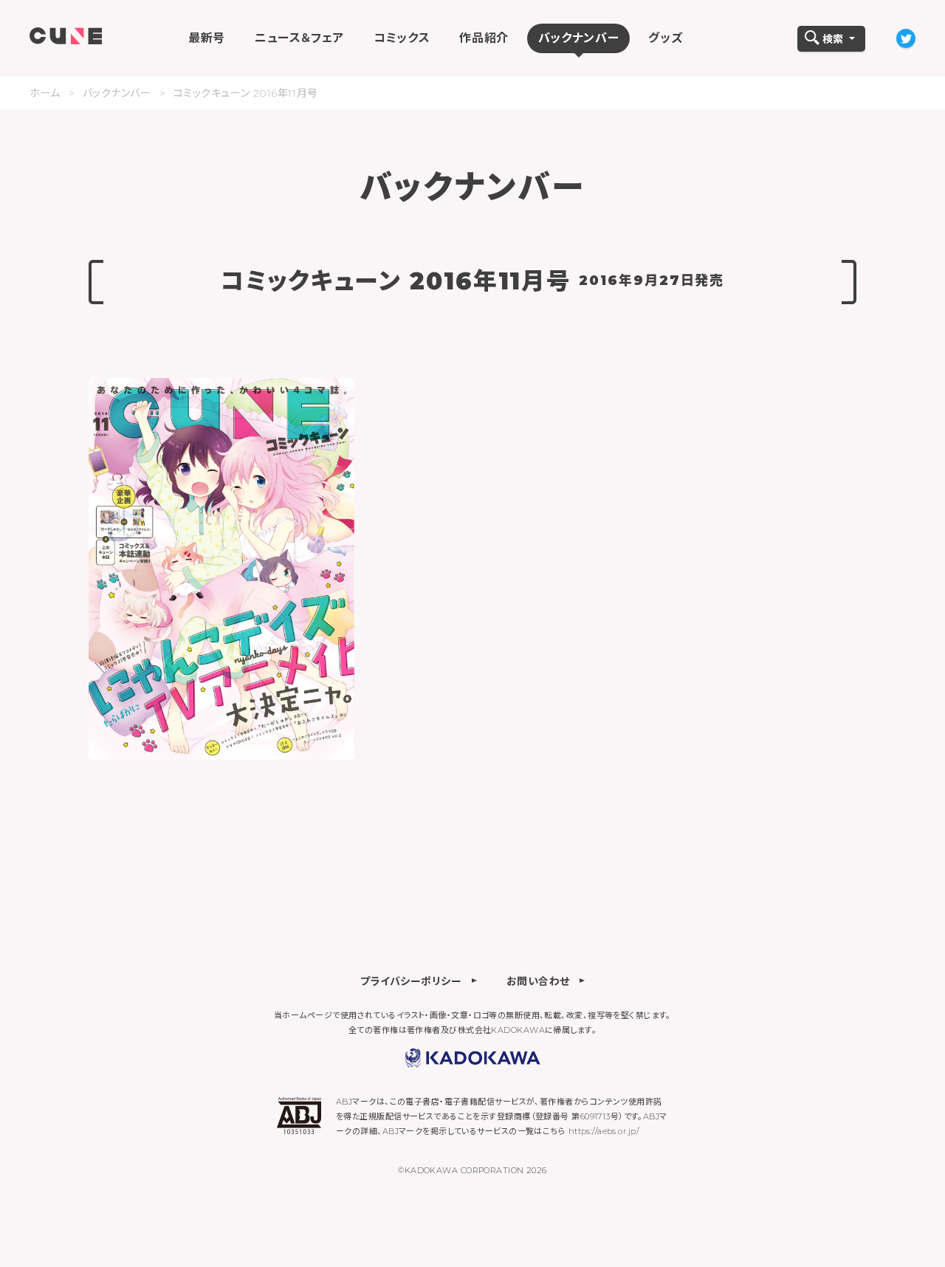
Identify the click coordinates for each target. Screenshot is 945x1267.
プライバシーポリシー (411, 980)
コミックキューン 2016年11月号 (245, 93)
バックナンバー (117, 93)
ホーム (45, 93)
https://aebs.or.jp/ (603, 1131)
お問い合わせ (538, 980)
